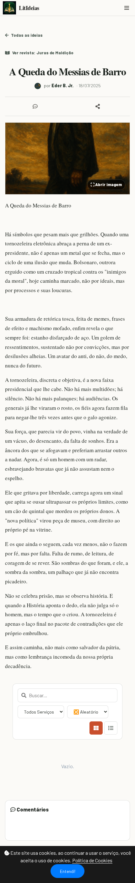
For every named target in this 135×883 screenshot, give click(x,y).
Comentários (36, 106)
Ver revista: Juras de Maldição (42, 52)
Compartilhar (99, 106)
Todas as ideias (27, 35)
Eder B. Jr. (62, 85)
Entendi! (67, 871)
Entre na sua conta (29, 831)
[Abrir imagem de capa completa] (67, 158)
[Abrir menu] (126, 7)
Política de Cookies (92, 860)
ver (121, 809)
